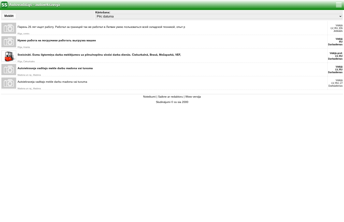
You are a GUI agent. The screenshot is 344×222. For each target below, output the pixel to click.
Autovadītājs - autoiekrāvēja (34, 5)
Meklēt (9, 15)
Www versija (193, 96)
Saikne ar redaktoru (170, 96)
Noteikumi (149, 96)
